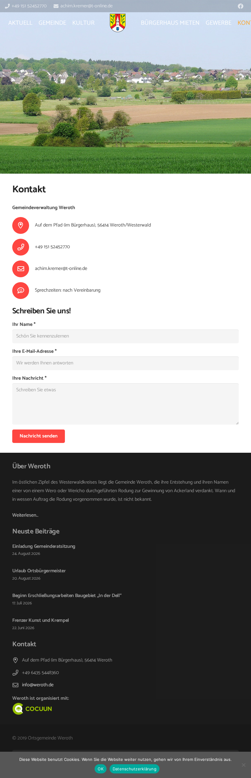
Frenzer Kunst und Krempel (40, 620)
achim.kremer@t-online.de (61, 268)
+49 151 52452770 (52, 247)
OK (100, 768)
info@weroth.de (38, 685)
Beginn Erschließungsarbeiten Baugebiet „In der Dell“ (66, 596)
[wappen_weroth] (118, 23)
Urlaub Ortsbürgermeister (39, 571)
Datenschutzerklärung (134, 768)
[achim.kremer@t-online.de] (23, 268)
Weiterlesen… (25, 515)
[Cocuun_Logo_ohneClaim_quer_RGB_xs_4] (80, 709)
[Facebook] (240, 6)
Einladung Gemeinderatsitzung (43, 546)
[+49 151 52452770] (23, 247)
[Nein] (243, 765)
